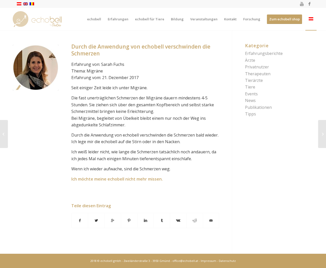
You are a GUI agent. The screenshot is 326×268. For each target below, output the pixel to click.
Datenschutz (227, 261)
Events (251, 94)
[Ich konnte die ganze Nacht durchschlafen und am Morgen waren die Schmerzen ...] (4, 134)
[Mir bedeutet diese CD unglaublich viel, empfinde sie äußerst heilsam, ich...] (322, 134)
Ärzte (250, 60)
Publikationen (258, 107)
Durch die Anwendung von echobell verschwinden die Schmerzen (140, 50)
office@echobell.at (185, 261)
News (250, 100)
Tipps (250, 114)
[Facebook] (309, 4)
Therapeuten (257, 74)
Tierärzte (254, 80)
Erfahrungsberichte (264, 53)
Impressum (208, 261)
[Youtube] (301, 4)
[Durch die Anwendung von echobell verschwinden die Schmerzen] (36, 68)
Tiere (250, 87)
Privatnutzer (257, 67)
